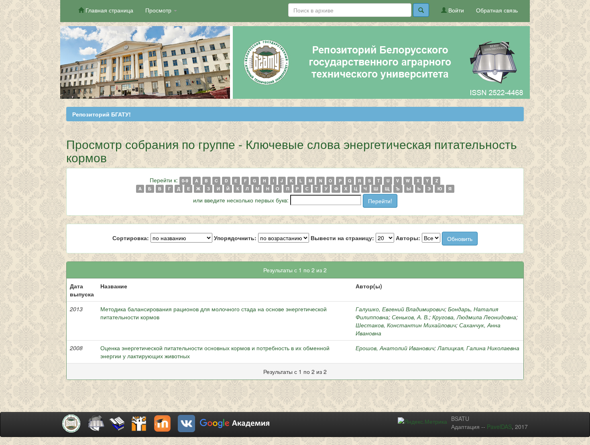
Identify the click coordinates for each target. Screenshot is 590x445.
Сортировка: (130, 238)
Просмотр (159, 10)
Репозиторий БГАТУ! (101, 114)
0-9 (185, 181)
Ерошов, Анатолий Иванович (395, 348)
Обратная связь (497, 10)
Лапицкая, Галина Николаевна (478, 348)
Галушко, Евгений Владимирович (400, 309)
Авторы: (408, 238)
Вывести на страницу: (342, 238)
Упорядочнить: (235, 238)
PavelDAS (499, 427)
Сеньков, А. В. (410, 317)
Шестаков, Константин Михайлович (406, 325)
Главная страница (108, 10)
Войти (455, 10)
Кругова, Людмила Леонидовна (474, 317)
